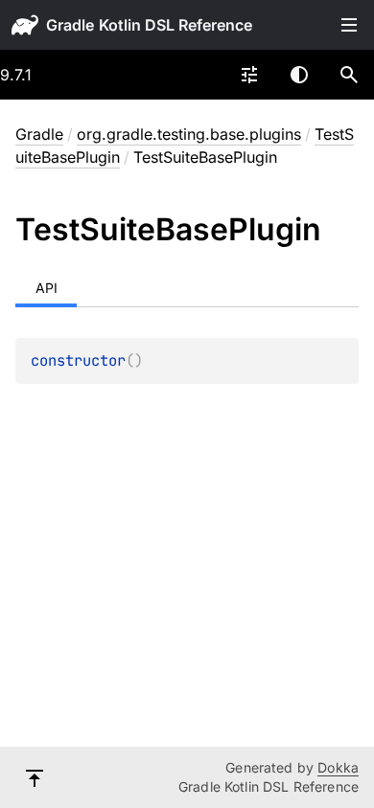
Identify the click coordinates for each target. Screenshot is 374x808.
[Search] (349, 75)
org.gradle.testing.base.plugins (189, 134)
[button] (349, 75)
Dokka (338, 767)
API (46, 288)
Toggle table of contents (349, 25)
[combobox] (249, 75)
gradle (70, 24)
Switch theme (299, 75)
